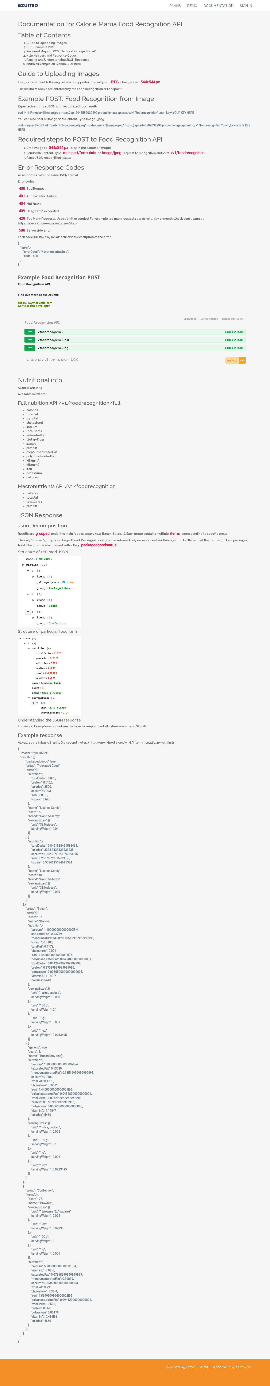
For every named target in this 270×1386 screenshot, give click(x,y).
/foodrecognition (50, 332)
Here (64, 726)
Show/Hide (190, 318)
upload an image (234, 331)
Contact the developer (34, 305)
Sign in (246, 6)
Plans (175, 6)
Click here (73, 64)
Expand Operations (232, 318)
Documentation (219, 6)
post (29, 332)
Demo (192, 6)
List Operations (209, 318)
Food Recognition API (41, 322)
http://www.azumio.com (35, 302)
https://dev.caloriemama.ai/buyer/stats (47, 223)
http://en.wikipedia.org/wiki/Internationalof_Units (131, 742)
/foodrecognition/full (53, 340)
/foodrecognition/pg (53, 347)
